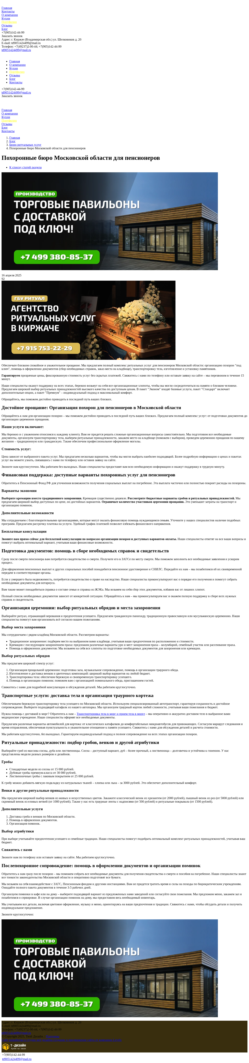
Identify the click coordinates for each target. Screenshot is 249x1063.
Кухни (6, 18)
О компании (10, 15)
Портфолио (9, 22)
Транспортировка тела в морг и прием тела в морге (111, 713)
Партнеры (52, 1036)
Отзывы (7, 25)
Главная (7, 8)
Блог (5, 29)
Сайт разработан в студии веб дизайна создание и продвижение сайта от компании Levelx (62, 1040)
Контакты (8, 11)
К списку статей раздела (25, 167)
